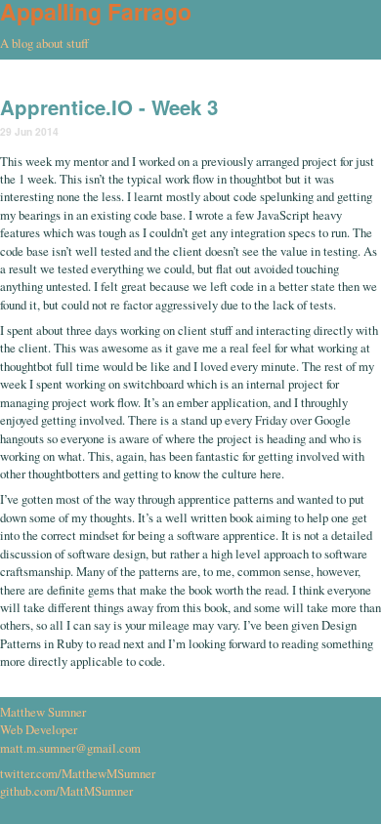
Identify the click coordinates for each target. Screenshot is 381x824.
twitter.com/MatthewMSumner (77, 773)
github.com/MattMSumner (66, 791)
